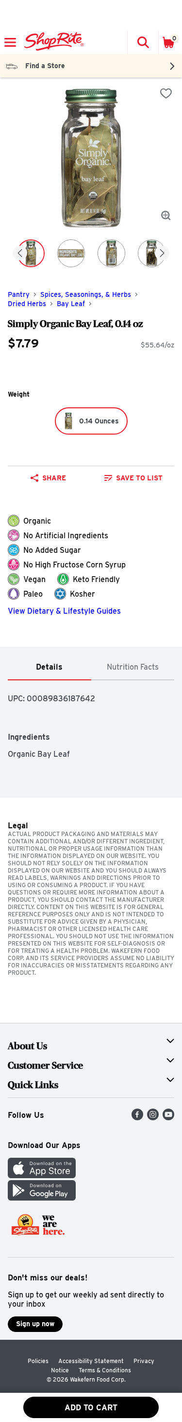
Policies (38, 1361)
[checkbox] (166, 93)
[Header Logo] (52, 42)
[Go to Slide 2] (71, 253)
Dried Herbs (27, 304)
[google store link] (42, 1198)
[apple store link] (42, 1175)
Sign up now (35, 1324)
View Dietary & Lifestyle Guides (64, 611)
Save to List (139, 478)
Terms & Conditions (105, 1370)
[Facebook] (137, 1117)
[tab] (49, 667)
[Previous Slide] (20, 253)
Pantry (19, 294)
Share (54, 478)
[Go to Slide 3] (111, 253)
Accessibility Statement (91, 1361)
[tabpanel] (91, 719)
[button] (142, 42)
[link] (134, 478)
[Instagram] (153, 1117)
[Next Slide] (162, 253)
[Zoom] (166, 215)
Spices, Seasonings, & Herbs (85, 294)
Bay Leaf (71, 304)
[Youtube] (168, 1117)
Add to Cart (91, 1407)
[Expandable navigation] (10, 42)
